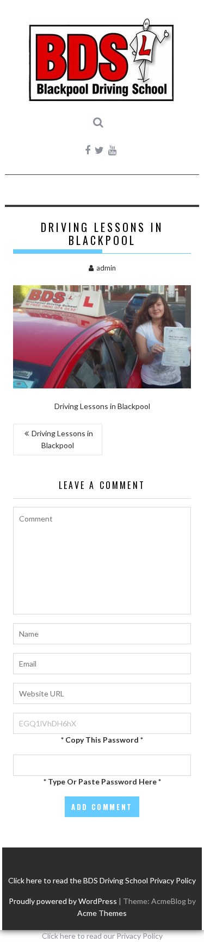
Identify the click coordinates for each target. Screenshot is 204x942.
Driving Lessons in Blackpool (62, 439)
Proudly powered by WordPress (63, 901)
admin (106, 267)
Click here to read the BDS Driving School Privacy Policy (102, 880)
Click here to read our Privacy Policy (102, 935)
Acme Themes (102, 913)
